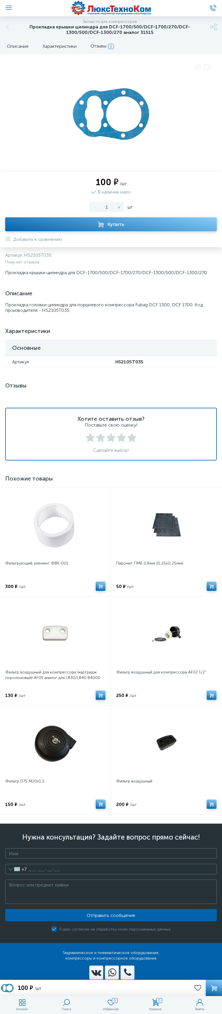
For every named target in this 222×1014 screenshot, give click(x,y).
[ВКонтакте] (96, 973)
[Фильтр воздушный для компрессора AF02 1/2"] (166, 634)
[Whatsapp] (112, 973)
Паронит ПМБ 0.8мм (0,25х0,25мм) (149, 563)
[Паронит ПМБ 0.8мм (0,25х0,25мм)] (166, 525)
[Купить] (101, 586)
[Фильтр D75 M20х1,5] (55, 743)
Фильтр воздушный (134, 781)
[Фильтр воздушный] (166, 743)
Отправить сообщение (111, 915)
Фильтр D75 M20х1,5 (25, 781)
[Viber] (127, 973)
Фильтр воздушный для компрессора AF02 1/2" (161, 672)
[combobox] (16, 869)
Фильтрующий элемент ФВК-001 (36, 563)
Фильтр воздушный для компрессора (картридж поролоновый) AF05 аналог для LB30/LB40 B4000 (52, 675)
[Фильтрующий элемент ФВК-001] (55, 525)
